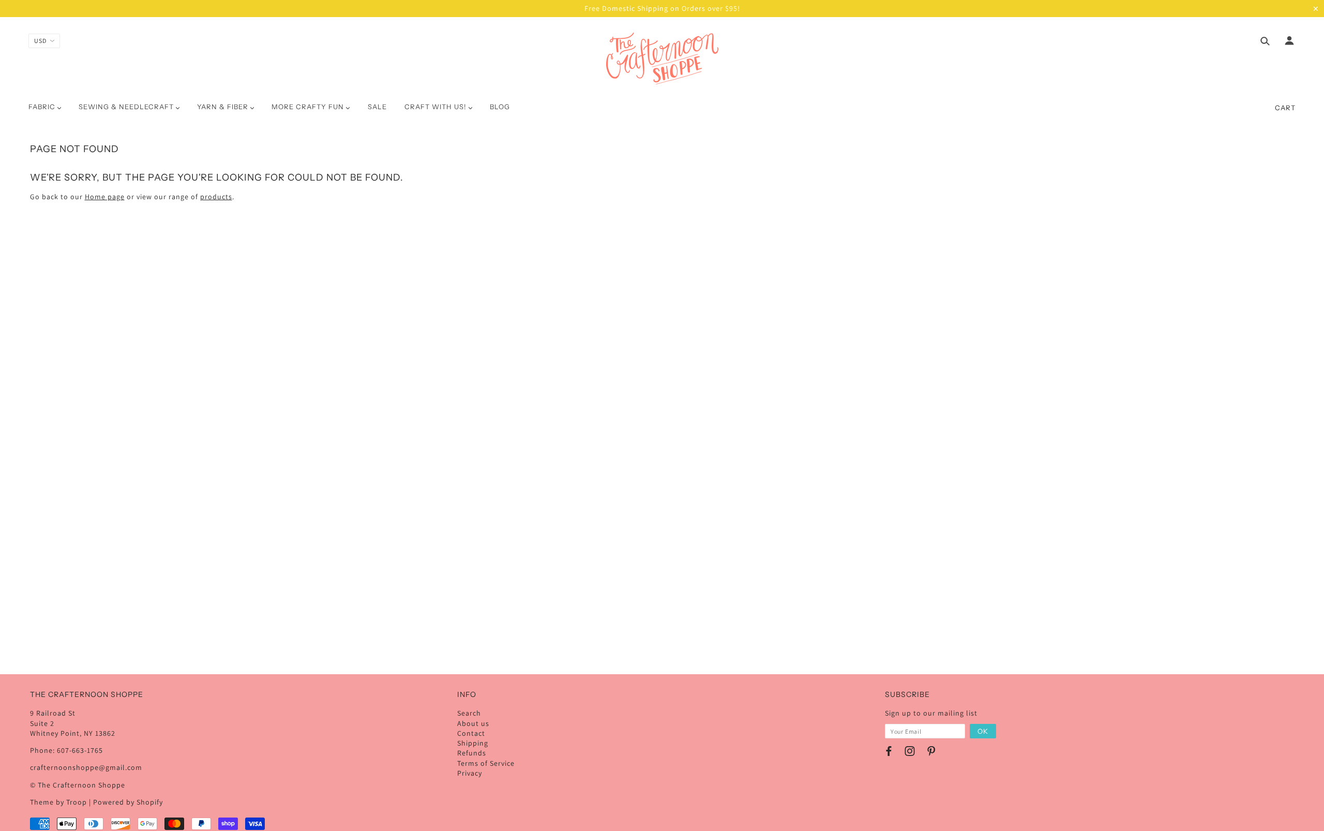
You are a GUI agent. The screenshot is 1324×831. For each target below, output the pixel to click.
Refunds (471, 753)
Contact (471, 733)
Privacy (469, 773)
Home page (105, 196)
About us (473, 723)
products (216, 196)
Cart (1285, 107)
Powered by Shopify (128, 802)
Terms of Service (486, 763)
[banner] (662, 58)
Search (469, 713)
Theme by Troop (58, 802)
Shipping (472, 743)
